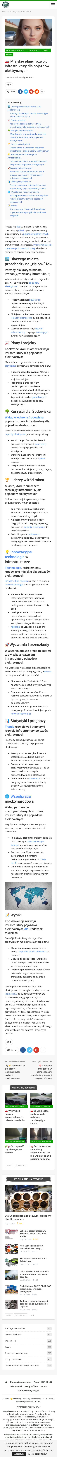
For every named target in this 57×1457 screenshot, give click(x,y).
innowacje (34, 778)
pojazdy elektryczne (15, 434)
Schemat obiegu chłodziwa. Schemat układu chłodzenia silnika (33, 1233)
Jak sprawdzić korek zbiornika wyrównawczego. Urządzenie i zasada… (34, 1274)
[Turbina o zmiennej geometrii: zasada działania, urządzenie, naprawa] (11, 1304)
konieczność (11, 993)
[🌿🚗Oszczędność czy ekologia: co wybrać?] (16, 1135)
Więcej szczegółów (37, 1454)
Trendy (9, 726)
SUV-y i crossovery (13, 1359)
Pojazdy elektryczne (21, 317)
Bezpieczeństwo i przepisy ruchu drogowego (42, 1141)
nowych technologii (21, 713)
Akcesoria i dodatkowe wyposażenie (17, 1106)
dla (26, 929)
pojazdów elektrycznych (35, 233)
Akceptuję (19, 1453)
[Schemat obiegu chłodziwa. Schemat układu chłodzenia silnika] (11, 1234)
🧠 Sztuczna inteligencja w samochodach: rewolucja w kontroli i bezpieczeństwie (41, 1072)
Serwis (9, 55)
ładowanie (34, 534)
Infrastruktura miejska (16, 580)
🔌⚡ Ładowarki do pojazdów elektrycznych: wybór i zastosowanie (15, 1072)
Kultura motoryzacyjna (29, 1390)
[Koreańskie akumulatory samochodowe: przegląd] (11, 1249)
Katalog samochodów (16, 50)
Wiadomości (10, 1340)
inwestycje (41, 332)
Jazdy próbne (31, 1386)
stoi (19, 226)
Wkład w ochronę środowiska (24, 417)
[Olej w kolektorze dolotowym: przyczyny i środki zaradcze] (28, 1198)
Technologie (13, 568)
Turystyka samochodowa (16, 1353)
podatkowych (39, 397)
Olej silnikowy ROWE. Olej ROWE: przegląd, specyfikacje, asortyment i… (36, 1289)
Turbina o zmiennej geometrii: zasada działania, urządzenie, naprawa (34, 1304)
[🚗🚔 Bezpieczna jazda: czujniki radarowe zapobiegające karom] (41, 1100)
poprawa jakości (27, 951)
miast (21, 230)
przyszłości (10, 365)
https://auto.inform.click (40, 1411)
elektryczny (41, 443)
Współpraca (20, 796)
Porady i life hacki (13, 1334)
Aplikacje (15, 626)
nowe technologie (14, 584)
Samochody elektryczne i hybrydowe (40, 50)
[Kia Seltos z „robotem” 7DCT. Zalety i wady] (11, 1262)
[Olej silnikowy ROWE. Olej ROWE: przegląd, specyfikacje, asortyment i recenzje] (11, 1289)
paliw (42, 458)
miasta (47, 671)
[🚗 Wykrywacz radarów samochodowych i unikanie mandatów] (16, 1100)
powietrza (34, 299)
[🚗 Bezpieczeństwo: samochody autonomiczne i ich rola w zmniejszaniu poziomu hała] (41, 1135)
